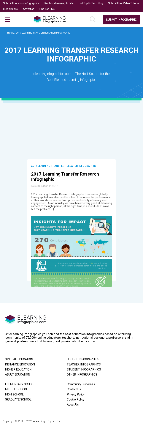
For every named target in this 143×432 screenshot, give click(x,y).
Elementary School (20, 384)
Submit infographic (121, 19)
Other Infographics (82, 374)
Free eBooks (10, 8)
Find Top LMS (47, 8)
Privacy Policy (76, 394)
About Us (73, 404)
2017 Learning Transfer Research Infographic (63, 166)
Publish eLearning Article (59, 3)
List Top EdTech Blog (91, 3)
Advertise (28, 8)
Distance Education (20, 364)
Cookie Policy (75, 399)
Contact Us (74, 389)
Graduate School (18, 399)
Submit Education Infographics (21, 3)
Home (11, 32)
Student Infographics (84, 369)
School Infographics (83, 359)
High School (14, 394)
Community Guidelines (81, 384)
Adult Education (17, 374)
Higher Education (18, 369)
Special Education (19, 359)
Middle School (16, 389)
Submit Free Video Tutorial (123, 3)
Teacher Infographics (84, 364)
